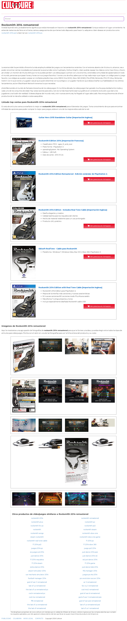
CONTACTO (39, 618)
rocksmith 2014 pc (35, 33)
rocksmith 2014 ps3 (9, 33)
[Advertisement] (63, 50)
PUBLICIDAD (6, 618)
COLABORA (17, 618)
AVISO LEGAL (28, 618)
